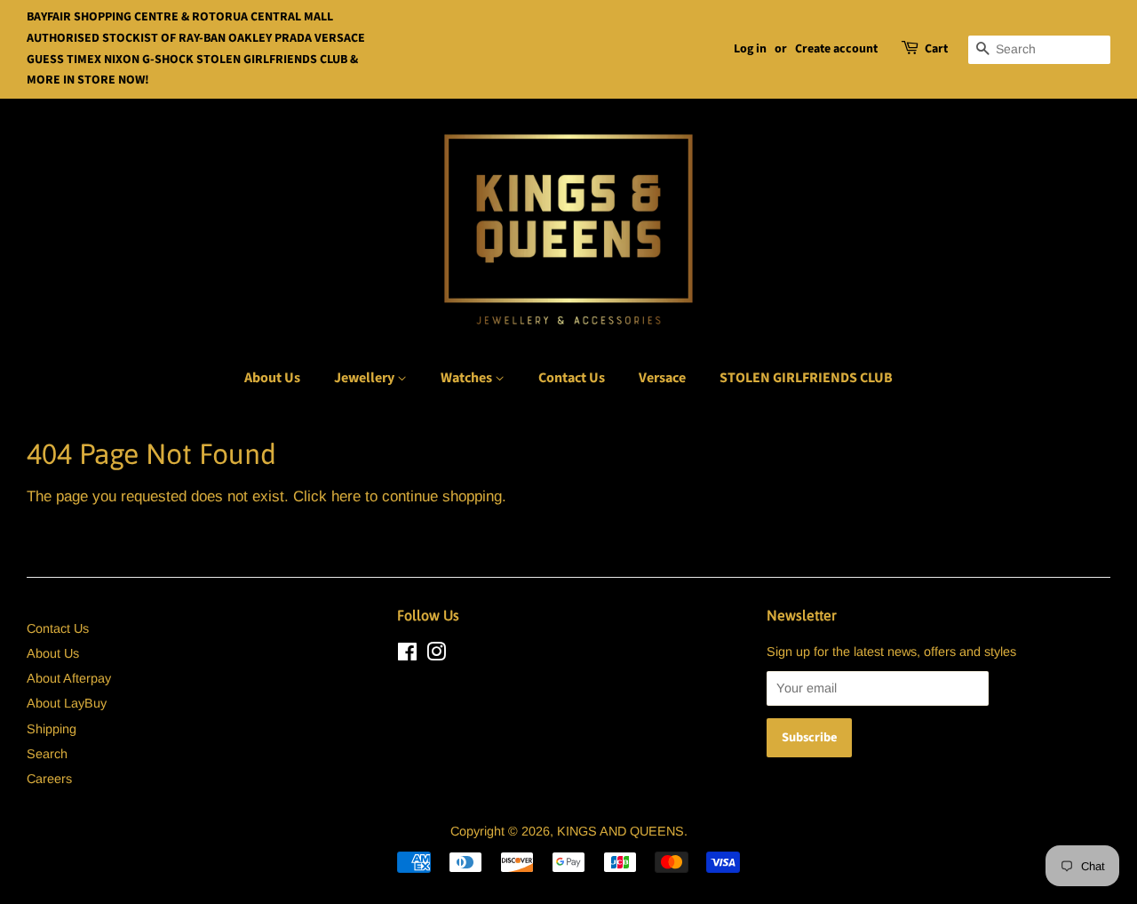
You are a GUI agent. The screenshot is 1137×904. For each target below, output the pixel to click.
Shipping (51, 729)
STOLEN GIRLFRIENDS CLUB (806, 378)
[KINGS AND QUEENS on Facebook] (407, 655)
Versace (662, 378)
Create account (836, 49)
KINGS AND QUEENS (620, 831)
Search (47, 754)
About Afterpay (69, 678)
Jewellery (365, 378)
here (346, 496)
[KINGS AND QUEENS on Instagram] (436, 655)
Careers (49, 779)
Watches (468, 378)
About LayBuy (67, 703)
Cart (936, 49)
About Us (272, 378)
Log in (750, 49)
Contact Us (571, 378)
